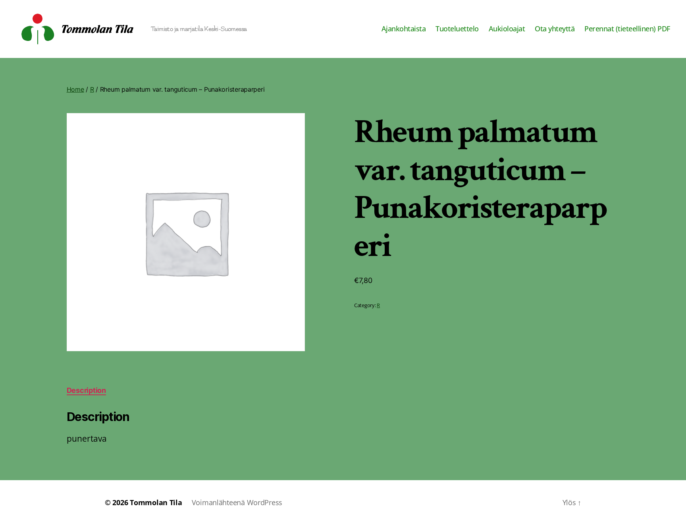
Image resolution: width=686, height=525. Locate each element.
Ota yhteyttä (554, 29)
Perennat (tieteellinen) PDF (627, 29)
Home (75, 89)
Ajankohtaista (404, 29)
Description (86, 390)
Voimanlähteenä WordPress (237, 502)
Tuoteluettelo (457, 29)
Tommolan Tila (156, 502)
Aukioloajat (507, 29)
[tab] (86, 390)
